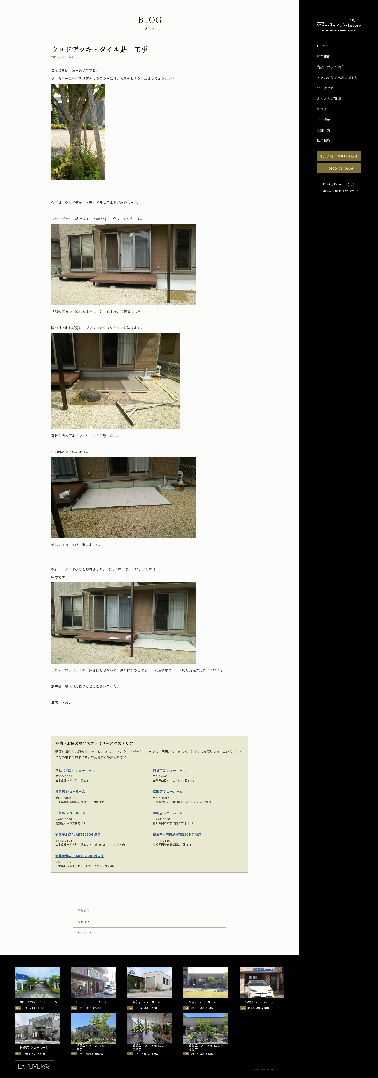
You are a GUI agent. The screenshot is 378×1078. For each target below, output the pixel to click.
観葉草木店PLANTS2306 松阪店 (79, 856)
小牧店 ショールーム (70, 813)
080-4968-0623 (91, 1053)
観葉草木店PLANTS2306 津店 (78, 834)
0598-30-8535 (202, 1008)
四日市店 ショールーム (169, 770)
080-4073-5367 (147, 1053)
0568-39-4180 (258, 1008)
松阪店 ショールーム (168, 791)
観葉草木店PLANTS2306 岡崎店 (177, 834)
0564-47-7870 (34, 1053)
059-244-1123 (33, 1008)
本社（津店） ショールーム (75, 770)
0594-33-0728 (146, 1008)
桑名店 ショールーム (70, 791)
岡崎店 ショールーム (168, 813)
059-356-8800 (90, 1008)
